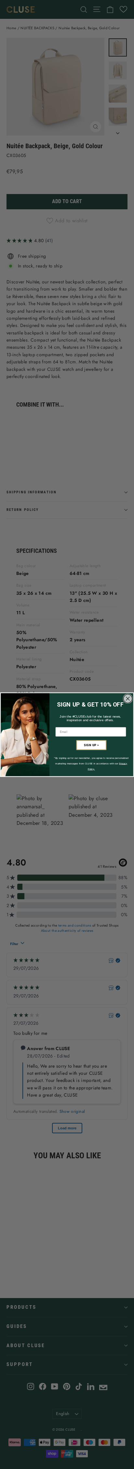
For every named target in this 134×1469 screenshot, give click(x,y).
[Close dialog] (128, 698)
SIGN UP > (91, 745)
